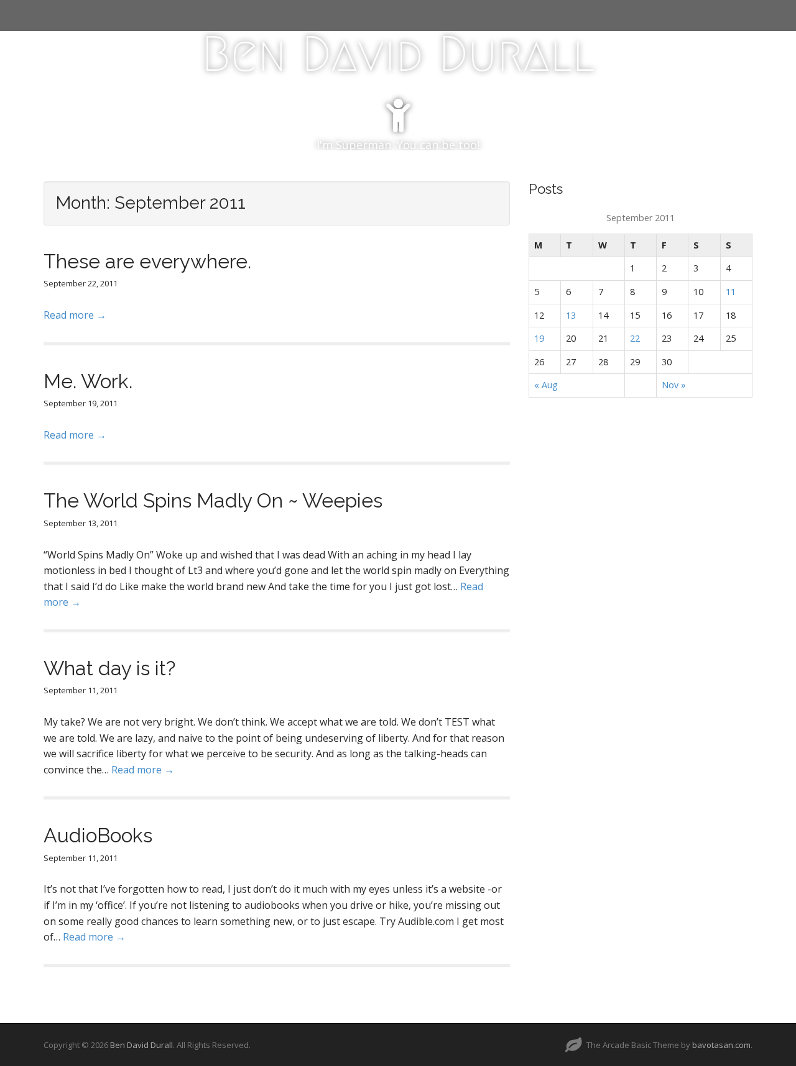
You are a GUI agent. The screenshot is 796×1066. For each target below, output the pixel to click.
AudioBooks (98, 835)
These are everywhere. (147, 261)
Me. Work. (88, 381)
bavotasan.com (721, 1044)
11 (731, 292)
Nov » (674, 385)
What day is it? (109, 668)
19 (539, 338)
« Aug (546, 385)
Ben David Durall (398, 54)
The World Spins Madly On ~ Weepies (213, 500)
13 (571, 315)
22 (635, 338)
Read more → (75, 315)
